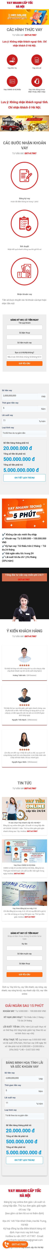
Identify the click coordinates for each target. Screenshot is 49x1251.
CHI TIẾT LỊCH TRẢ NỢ (24, 478)
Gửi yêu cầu (24, 363)
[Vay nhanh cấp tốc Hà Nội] (23, 4)
